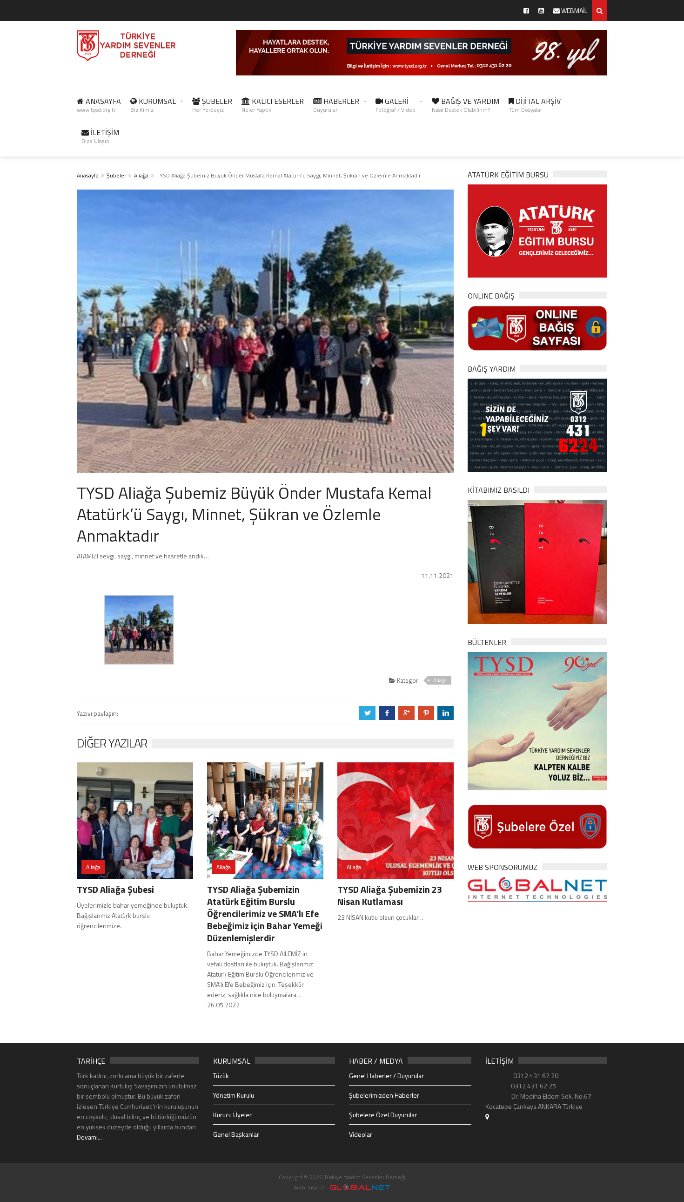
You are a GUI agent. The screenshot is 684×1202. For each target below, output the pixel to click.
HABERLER (336, 104)
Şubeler (116, 175)
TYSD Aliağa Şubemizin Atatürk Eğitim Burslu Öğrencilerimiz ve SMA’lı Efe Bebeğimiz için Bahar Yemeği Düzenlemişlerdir (264, 913)
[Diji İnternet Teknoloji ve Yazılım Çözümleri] (360, 1187)
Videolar (360, 1134)
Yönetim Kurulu (233, 1095)
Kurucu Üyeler (232, 1115)
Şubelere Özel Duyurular (383, 1115)
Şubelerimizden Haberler (384, 1095)
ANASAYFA (99, 104)
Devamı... (89, 1137)
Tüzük (221, 1075)
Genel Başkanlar (236, 1134)
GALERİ (396, 104)
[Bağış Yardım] (537, 424)
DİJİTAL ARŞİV (535, 104)
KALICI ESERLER (272, 104)
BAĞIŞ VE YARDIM (465, 104)
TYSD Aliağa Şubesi (115, 889)
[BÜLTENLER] (537, 720)
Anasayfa (88, 175)
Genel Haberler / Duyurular (386, 1075)
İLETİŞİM (100, 136)
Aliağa (141, 175)
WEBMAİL (573, 10)
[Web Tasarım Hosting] (537, 889)
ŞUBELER (212, 104)
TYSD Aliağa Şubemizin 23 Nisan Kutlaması (389, 895)
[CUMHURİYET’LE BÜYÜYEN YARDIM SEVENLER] (537, 561)
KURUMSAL (153, 104)
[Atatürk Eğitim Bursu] (537, 230)
